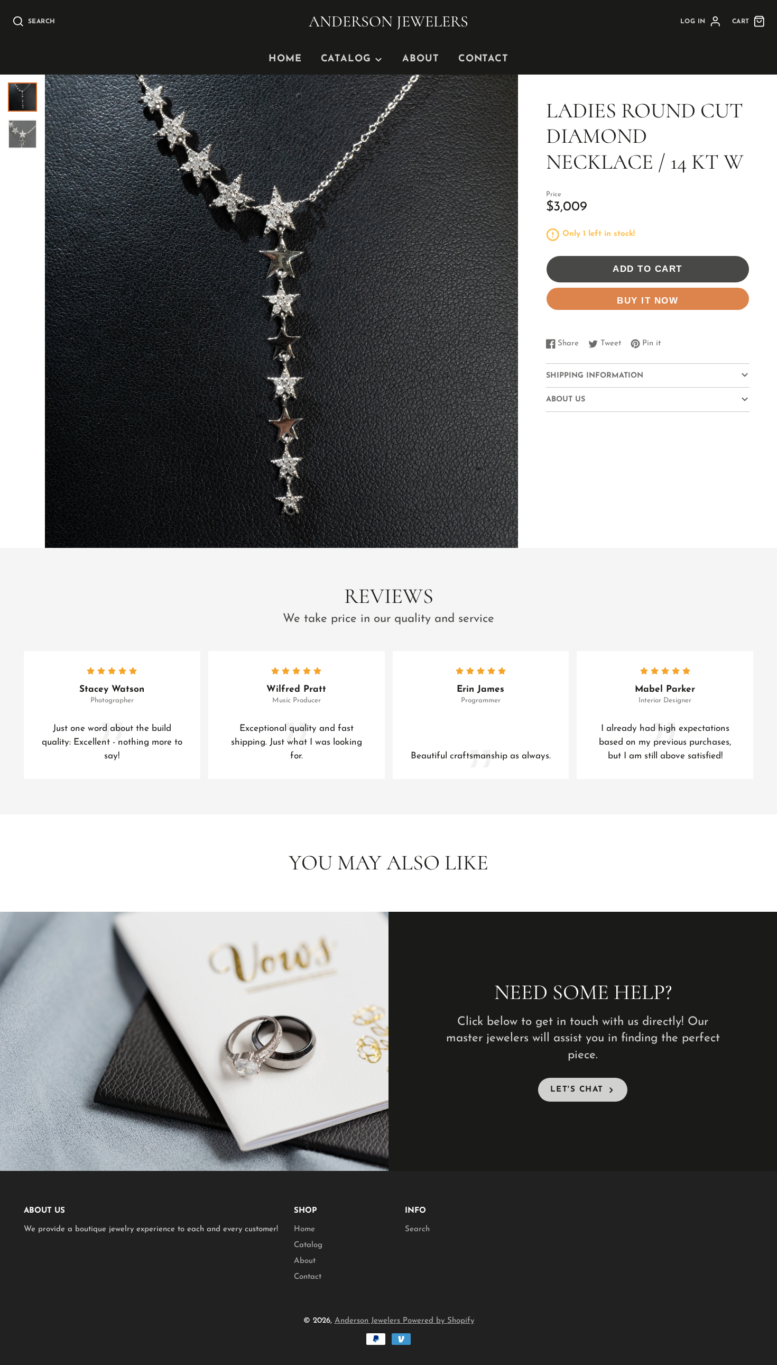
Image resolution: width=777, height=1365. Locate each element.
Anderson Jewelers (369, 1321)
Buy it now (647, 300)
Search (417, 1229)
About (420, 59)
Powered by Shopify (438, 1321)
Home (285, 59)
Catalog (346, 59)
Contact (483, 59)
